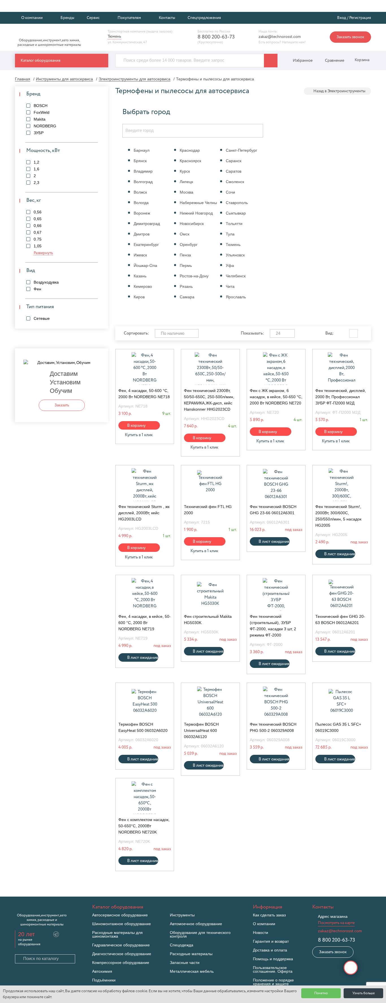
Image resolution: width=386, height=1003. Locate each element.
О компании (264, 924)
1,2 (36, 162)
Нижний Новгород (196, 213)
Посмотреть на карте (336, 923)
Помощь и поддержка (273, 959)
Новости (260, 933)
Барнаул (141, 150)
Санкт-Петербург (241, 150)
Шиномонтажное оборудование (121, 924)
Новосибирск (192, 223)
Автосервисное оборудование (120, 915)
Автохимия (102, 971)
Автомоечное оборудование (196, 924)
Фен (37, 289)
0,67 (38, 232)
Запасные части (184, 963)
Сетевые (42, 318)
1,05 (38, 246)
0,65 (38, 219)
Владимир (143, 171)
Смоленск (235, 181)
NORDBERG (45, 126)
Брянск (140, 160)
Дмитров (141, 234)
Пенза (185, 255)
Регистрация (360, 18)
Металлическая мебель (192, 971)
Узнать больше (363, 993)
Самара (187, 297)
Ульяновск (235, 255)
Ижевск (140, 255)
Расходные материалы (191, 954)
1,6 (36, 169)
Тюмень (233, 244)
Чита (230, 286)
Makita (39, 119)
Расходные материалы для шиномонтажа (117, 934)
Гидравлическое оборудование (121, 945)
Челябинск (236, 276)
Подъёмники (104, 980)
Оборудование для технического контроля (200, 934)
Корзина (361, 60)
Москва (186, 192)
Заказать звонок (350, 37)
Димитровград (147, 223)
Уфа (230, 265)
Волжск (140, 192)
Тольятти (234, 223)
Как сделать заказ (269, 915)
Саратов (233, 171)
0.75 (38, 239)
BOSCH (40, 105)
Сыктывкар (236, 213)
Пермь (186, 265)
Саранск (233, 160)
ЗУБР (39, 132)
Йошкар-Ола (145, 265)
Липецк (186, 181)
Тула (230, 234)
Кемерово (143, 286)
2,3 (36, 182)
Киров (139, 297)
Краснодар (190, 150)
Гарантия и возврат (271, 941)
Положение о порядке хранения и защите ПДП (273, 983)
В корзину (136, 425)
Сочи (230, 192)
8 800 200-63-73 (216, 37)
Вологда (141, 202)
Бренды (67, 18)
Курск (185, 171)
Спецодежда (181, 945)
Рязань (186, 286)
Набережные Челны (198, 202)
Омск (184, 234)
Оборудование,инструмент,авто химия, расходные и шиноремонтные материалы (49, 43)
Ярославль (236, 297)
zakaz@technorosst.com (280, 37)
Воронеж (142, 213)
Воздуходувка (46, 282)
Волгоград (143, 181)
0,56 (38, 212)
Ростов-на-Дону (194, 276)
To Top (351, 968)
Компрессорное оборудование (120, 963)
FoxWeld (41, 112)
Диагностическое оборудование (121, 954)
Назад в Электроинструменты (339, 91)
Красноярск (190, 160)
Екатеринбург (146, 244)
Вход (341, 18)
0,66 (38, 225)
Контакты (167, 18)
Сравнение (334, 61)
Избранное (303, 61)
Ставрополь (237, 202)
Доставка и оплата (270, 950)
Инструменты (182, 915)
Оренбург (189, 244)
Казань (140, 276)
